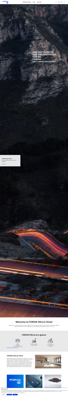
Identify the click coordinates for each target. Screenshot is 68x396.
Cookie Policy (60, 391)
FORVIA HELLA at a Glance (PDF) (12, 347)
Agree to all (9, 394)
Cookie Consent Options (59, 390)
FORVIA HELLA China (27, 2)
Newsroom (39, 2)
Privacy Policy (53, 391)
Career (34, 2)
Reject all (15, 394)
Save (3, 394)
